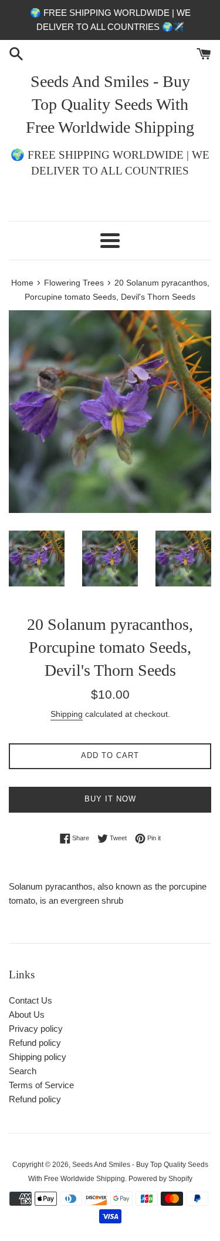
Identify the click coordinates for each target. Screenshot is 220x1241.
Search (22, 1071)
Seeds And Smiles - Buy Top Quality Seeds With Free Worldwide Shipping (110, 104)
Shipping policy (37, 1057)
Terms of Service (41, 1085)
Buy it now (110, 798)
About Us (27, 1014)
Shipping (66, 714)
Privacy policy (36, 1029)
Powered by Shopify (160, 1179)
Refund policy (35, 1043)
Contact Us (30, 1000)
